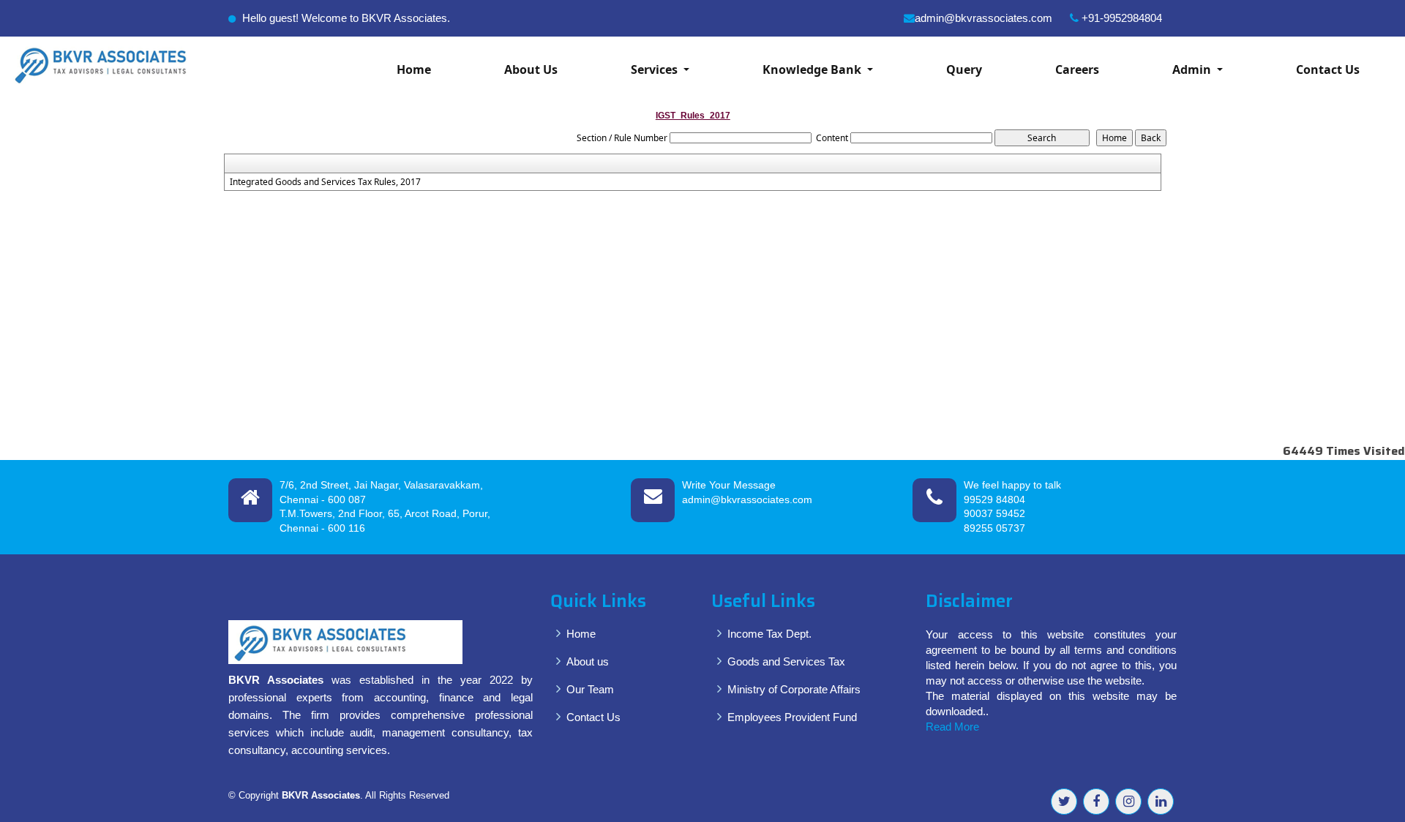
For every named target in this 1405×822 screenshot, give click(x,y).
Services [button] (656, 69)
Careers (1077, 69)
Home (414, 69)
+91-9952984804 (1120, 18)
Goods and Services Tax (786, 661)
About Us (531, 69)
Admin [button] (1193, 69)
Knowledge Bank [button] (813, 69)
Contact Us (1328, 69)
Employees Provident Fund (792, 717)
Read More (952, 726)
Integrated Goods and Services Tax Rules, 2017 (325, 182)
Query (964, 69)
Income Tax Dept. (769, 633)
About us (587, 661)
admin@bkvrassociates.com (983, 18)
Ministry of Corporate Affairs (794, 689)
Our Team (590, 689)
